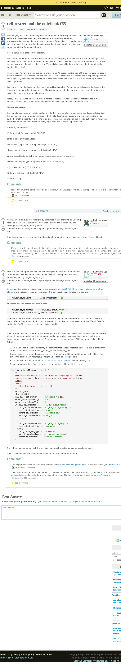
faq (10, 654)
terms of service (44, 654)
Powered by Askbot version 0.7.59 (16, 657)
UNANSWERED (23, 15)
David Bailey (94, 273)
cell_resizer (31, 29)
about (3, 654)
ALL (11, 15)
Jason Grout (93, 221)
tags (110, 7)
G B (91, 37)
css (21, 29)
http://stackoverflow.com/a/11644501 (54, 360)
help (29, 7)
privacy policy (27, 654)
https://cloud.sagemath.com (73, 464)
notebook (12, 29)
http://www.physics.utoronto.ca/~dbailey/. (92, 475)
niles (16, 195)
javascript (43, 29)
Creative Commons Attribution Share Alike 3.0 (96, 660)
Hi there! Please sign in (12, 7)
